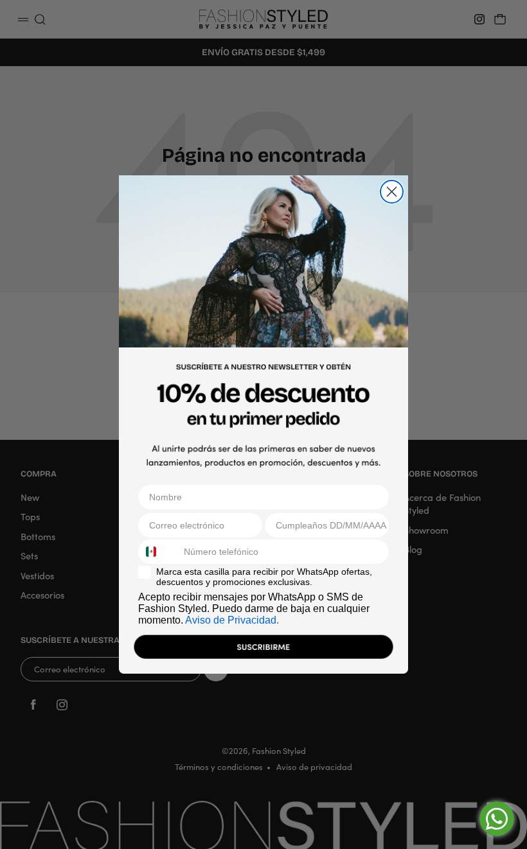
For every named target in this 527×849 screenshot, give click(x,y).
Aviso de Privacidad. (232, 620)
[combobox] (158, 551)
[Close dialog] (391, 191)
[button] (263, 650)
